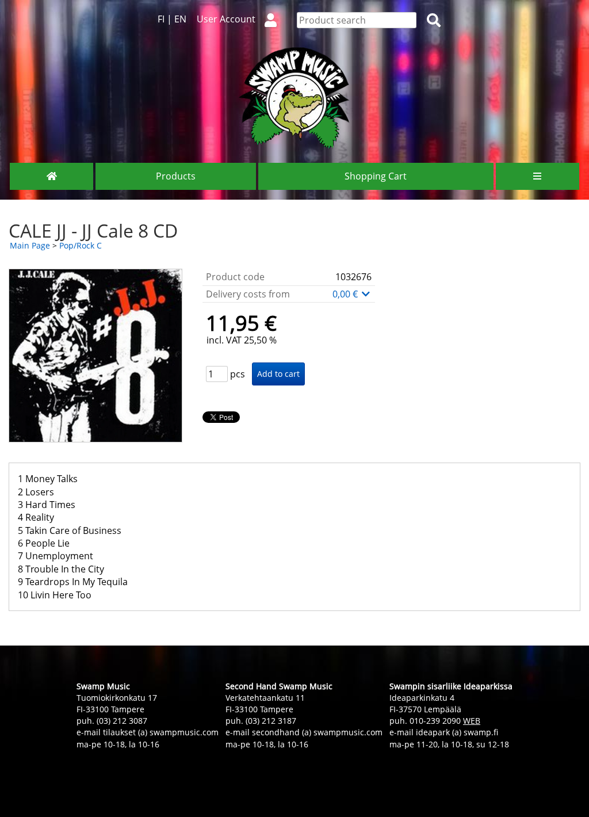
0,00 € (346, 294)
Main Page (30, 245)
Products (176, 176)
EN (180, 19)
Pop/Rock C (80, 245)
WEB (471, 720)
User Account (226, 19)
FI (161, 19)
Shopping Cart (376, 176)
